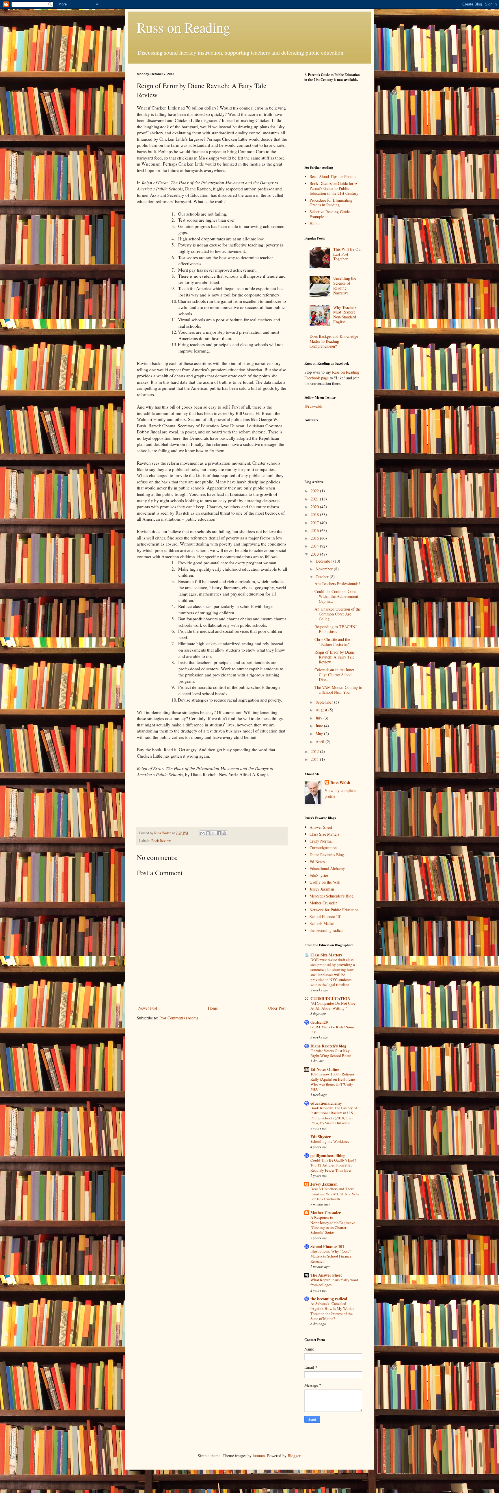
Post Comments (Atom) (178, 1018)
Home (213, 1008)
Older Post (277, 1008)
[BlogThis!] (208, 833)
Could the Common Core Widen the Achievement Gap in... (336, 596)
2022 (315, 491)
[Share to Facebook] (219, 833)
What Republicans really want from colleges (334, 1282)
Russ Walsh (340, 783)
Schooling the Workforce (329, 1141)
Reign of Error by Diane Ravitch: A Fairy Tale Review (334, 657)
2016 (315, 530)
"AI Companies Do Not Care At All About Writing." (332, 1006)
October (323, 576)
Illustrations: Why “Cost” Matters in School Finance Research (330, 1256)
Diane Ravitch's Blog (327, 854)
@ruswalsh (313, 406)
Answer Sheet (321, 827)
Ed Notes (317, 861)
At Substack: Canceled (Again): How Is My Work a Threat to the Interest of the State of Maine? (332, 1311)
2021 (315, 499)
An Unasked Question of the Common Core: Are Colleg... (337, 614)
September (325, 702)
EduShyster (319, 875)
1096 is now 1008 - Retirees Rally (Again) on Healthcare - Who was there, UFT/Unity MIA (333, 1081)
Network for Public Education (334, 910)
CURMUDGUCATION (330, 998)
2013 (315, 554)
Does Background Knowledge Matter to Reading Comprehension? (334, 341)
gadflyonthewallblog (327, 1155)
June (320, 725)
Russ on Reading (183, 27)
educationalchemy (326, 1103)
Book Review (161, 840)
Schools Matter (322, 923)
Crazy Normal (321, 841)
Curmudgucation (323, 847)
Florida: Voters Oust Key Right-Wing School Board (330, 1053)
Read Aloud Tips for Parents (333, 176)
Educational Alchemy (327, 868)
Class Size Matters (324, 834)
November (325, 569)
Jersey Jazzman (322, 889)
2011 (315, 759)
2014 (315, 546)
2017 (315, 522)
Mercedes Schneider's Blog (331, 896)
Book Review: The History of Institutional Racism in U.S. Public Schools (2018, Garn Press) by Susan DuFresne (333, 1115)
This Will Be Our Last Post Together (347, 254)
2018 (315, 514)
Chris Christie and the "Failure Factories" (332, 642)
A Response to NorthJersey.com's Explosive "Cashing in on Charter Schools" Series (332, 1225)
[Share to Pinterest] (224, 833)
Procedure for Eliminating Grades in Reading (331, 202)
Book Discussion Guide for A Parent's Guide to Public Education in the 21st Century (334, 188)
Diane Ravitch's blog (328, 1046)
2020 (315, 506)
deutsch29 (319, 1022)
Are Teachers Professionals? (337, 583)
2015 (315, 538)
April (320, 741)
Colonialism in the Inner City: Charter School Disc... (334, 674)
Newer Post (147, 1008)
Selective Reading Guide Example (330, 214)
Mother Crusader (323, 903)
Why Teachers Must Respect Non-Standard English (344, 314)
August (322, 710)
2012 (315, 751)
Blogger (294, 1455)
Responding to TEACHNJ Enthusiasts (335, 629)
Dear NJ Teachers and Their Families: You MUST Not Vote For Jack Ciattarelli (334, 1193)
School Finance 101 (326, 916)
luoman (259, 1455)
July (319, 718)
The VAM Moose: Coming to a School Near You (338, 690)
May (320, 733)
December (324, 561)
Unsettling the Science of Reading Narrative (344, 285)
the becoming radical (327, 930)
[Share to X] (213, 833)
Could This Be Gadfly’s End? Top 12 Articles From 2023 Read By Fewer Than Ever (333, 1165)
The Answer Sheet (326, 1275)
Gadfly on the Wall (325, 882)
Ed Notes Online (324, 1069)
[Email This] (202, 833)
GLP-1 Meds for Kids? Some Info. (332, 1029)
